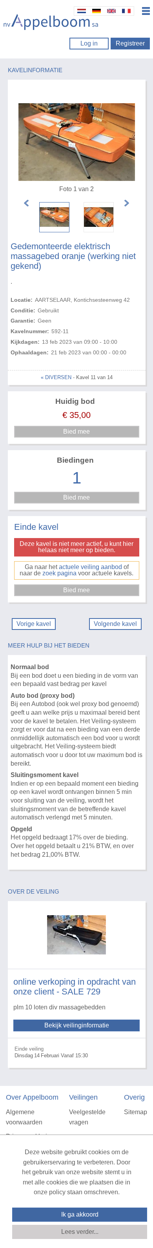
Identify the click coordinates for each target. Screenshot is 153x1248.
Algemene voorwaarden (24, 1117)
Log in (89, 43)
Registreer (130, 43)
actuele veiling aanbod (90, 567)
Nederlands (81, 11)
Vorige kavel (33, 623)
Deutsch (96, 11)
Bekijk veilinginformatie (76, 1025)
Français (126, 11)
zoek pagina (59, 573)
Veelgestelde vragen (87, 1117)
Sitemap (135, 1112)
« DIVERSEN (56, 377)
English (111, 11)
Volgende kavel (115, 623)
